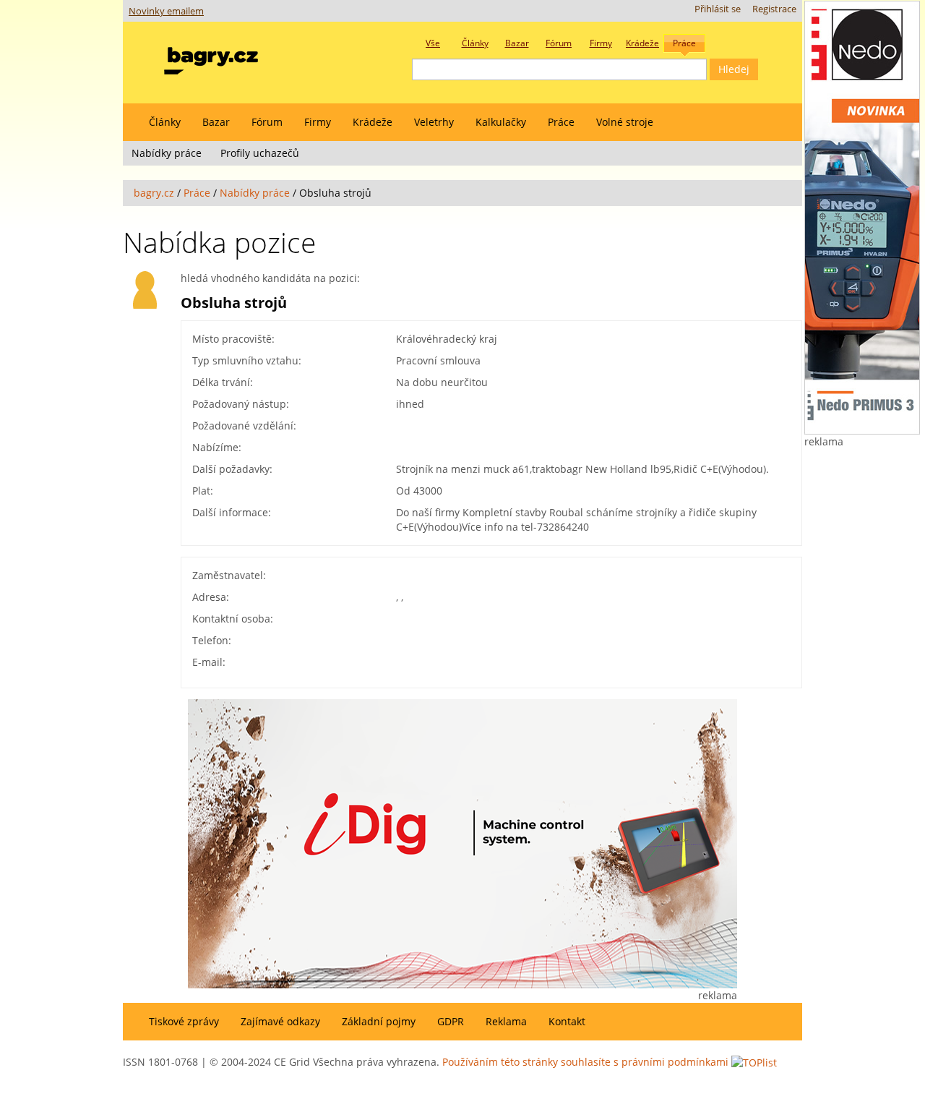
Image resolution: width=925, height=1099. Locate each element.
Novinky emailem (166, 11)
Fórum (267, 122)
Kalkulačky (501, 122)
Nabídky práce (167, 153)
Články (165, 122)
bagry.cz (154, 193)
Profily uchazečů (259, 153)
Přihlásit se (717, 9)
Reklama (506, 1021)
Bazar (216, 122)
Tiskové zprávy (184, 1021)
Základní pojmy (379, 1021)
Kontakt (566, 1021)
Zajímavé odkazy (280, 1021)
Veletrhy (434, 122)
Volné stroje (624, 122)
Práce (561, 122)
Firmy (317, 122)
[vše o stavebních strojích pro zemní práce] (211, 57)
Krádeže (372, 122)
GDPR (450, 1021)
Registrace (774, 9)
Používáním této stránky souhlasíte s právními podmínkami (585, 1062)
